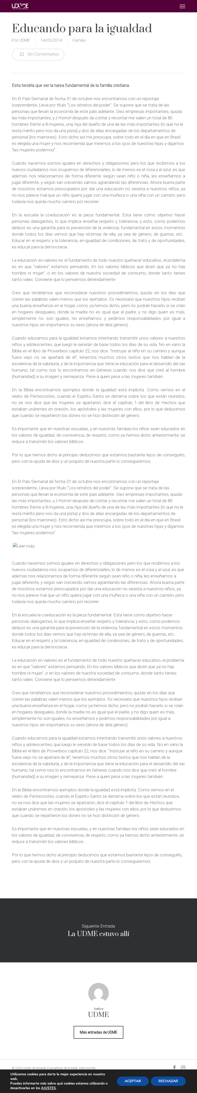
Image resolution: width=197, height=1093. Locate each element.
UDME (24, 40)
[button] (182, 6)
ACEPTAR (133, 1081)
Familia (79, 40)
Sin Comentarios (42, 54)
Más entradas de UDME (98, 1032)
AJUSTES (48, 1088)
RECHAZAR (168, 1081)
